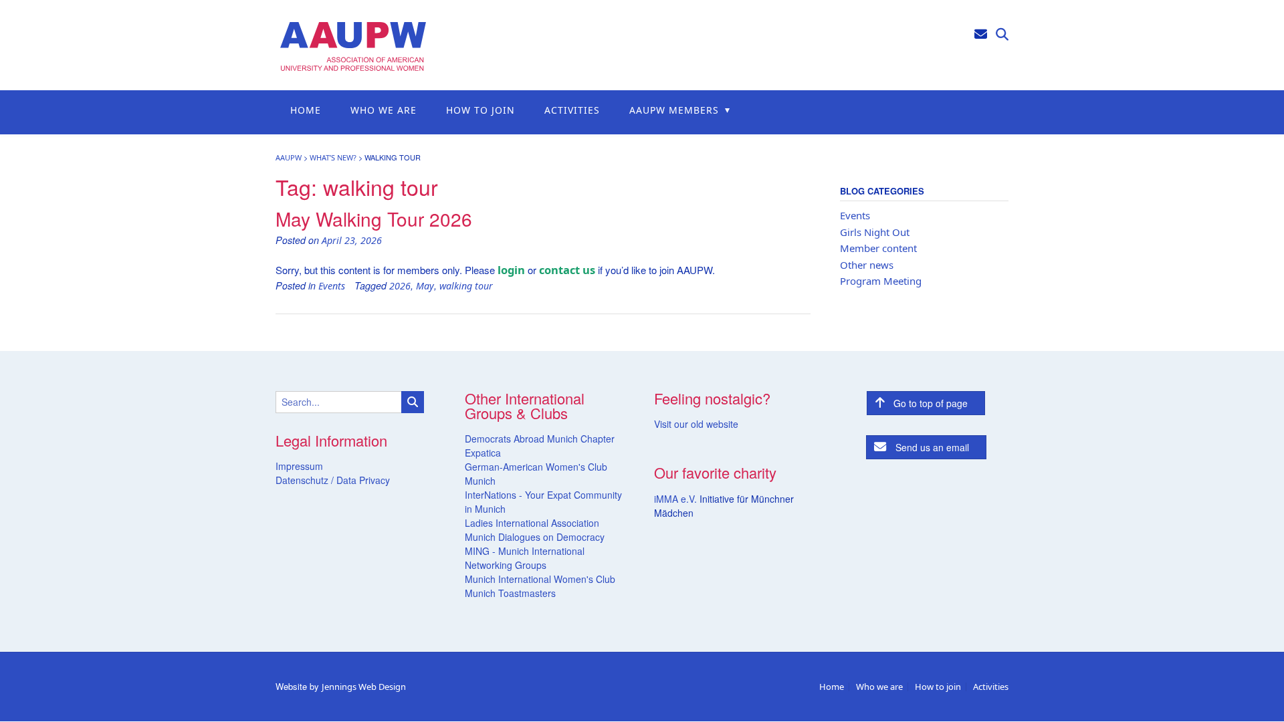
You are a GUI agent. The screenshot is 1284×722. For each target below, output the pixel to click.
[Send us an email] (980, 33)
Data (345, 480)
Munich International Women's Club (540, 579)
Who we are (383, 110)
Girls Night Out (874, 232)
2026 (400, 285)
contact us (567, 269)
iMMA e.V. (677, 498)
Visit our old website (696, 424)
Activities (572, 110)
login (511, 269)
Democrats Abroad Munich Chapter (540, 438)
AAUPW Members (674, 110)
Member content (878, 248)
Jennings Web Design (364, 687)
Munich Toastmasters (510, 593)
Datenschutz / (305, 480)
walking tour (466, 285)
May (425, 285)
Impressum (299, 466)
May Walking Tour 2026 (374, 218)
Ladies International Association (532, 522)
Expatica (483, 452)
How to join (480, 110)
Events (331, 285)
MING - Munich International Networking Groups (524, 558)
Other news (866, 264)
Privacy (373, 480)
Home (305, 110)
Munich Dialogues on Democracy (535, 537)
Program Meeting (881, 280)
